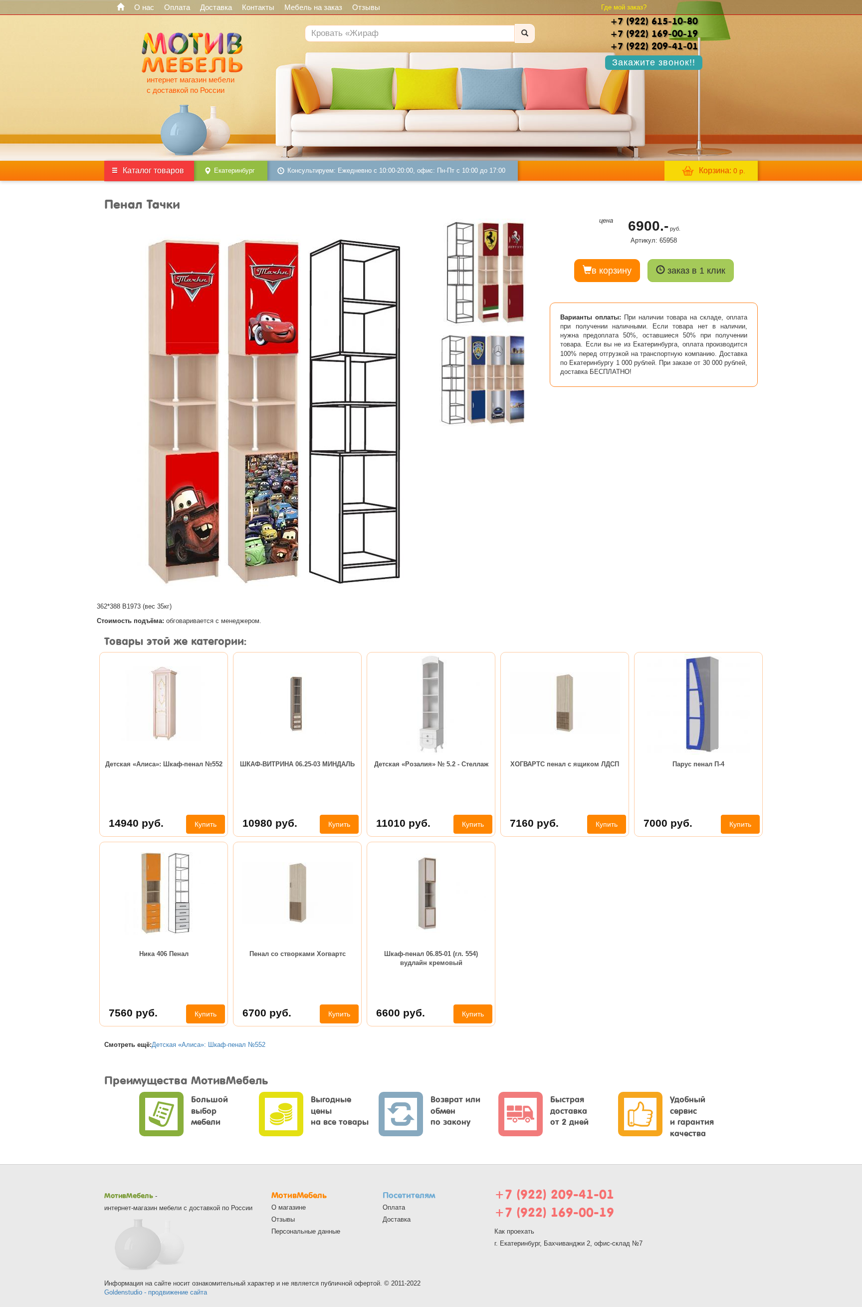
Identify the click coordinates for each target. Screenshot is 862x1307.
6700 (266, 1012)
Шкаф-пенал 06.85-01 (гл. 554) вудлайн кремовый (431, 958)
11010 (403, 823)
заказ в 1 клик (695, 271)
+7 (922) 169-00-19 (554, 1212)
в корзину (612, 271)
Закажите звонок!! (653, 62)
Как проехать (514, 1231)
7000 (668, 823)
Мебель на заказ (313, 7)
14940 (136, 823)
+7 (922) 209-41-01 (554, 1194)
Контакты (258, 7)
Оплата (177, 7)
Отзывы (366, 7)
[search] (525, 33)
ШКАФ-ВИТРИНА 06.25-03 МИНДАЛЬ (297, 764)
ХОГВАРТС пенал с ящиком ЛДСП (564, 764)
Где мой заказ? (623, 7)
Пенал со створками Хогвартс (297, 954)
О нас (144, 7)
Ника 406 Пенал (164, 954)
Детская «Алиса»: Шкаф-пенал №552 (163, 764)
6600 (400, 1012)
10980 (269, 823)
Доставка (216, 7)
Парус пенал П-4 (698, 764)
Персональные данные (305, 1231)
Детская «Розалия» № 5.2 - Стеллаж (431, 764)
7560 (133, 1012)
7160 (534, 823)
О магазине (288, 1207)
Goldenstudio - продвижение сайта (155, 1292)
